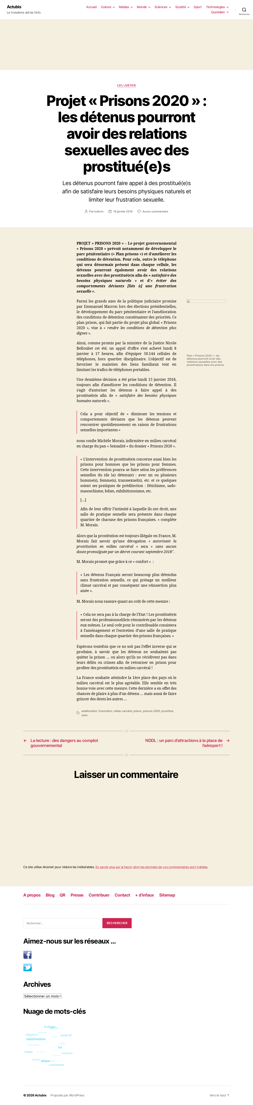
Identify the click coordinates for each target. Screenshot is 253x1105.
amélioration (89, 711)
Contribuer (99, 895)
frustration (105, 711)
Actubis (14, 7)
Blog (50, 895)
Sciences (161, 7)
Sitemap (167, 895)
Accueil (91, 7)
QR (62, 895)
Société (180, 7)
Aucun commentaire (155, 211)
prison (137, 711)
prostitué (167, 711)
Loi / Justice (126, 85)
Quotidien (218, 12)
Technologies (215, 7)
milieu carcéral (123, 711)
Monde (142, 7)
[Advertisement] (126, 44)
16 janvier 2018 (122, 211)
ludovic (98, 211)
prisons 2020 (151, 711)
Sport (198, 7)
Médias (124, 7)
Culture (106, 7)
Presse (77, 895)
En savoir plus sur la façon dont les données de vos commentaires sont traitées (151, 867)
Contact (122, 895)
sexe (84, 715)
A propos (32, 895)
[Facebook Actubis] (77, 955)
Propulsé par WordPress (67, 1095)
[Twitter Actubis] (77, 967)
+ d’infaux (144, 895)
